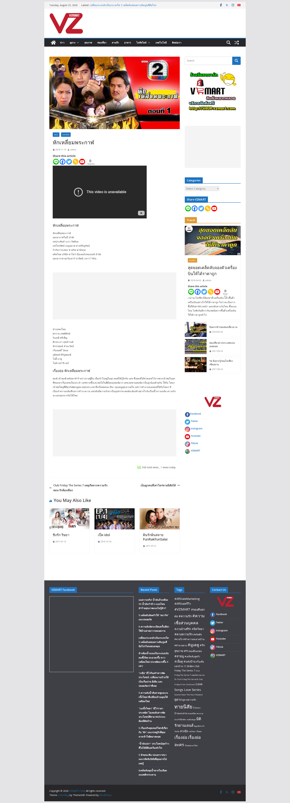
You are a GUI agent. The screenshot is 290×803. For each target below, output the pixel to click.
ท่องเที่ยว (101, 42)
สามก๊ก (115, 42)
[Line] (56, 162)
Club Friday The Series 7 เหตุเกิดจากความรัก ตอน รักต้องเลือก (80, 487)
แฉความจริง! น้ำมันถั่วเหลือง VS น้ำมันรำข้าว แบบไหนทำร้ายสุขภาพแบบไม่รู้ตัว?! (153, 604)
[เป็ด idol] (114, 510)
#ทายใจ (178, 639)
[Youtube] (82, 162)
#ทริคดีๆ (197, 634)
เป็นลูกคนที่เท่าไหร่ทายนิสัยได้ (158, 485)
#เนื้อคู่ (178, 661)
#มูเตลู (193, 644)
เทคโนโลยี (161, 42)
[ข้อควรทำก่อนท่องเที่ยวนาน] (196, 329)
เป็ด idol (104, 535)
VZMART (195, 450)
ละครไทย (65, 134)
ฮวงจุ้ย (184, 731)
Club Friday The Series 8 (187, 679)
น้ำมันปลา (197, 708)
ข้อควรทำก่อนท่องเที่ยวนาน (223, 327)
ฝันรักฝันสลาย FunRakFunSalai (155, 537)
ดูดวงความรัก (189, 699)
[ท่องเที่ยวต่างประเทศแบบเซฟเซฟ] (196, 347)
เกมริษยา (192, 731)
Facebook (195, 413)
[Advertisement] (114, 295)
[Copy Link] (76, 162)
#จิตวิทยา (198, 629)
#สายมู (179, 656)
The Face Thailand (195, 695)
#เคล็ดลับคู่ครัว (192, 656)
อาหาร (127, 42)
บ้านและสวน (180, 713)
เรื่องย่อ (180, 737)
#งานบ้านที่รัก (182, 629)
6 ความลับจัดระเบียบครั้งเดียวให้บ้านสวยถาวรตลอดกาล (118, 5)
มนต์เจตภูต (191, 719)
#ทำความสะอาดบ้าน (193, 639)
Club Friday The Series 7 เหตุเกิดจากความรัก (189, 675)
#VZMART (182, 609)
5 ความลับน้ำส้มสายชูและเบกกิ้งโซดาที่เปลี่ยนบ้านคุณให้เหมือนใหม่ (153, 697)
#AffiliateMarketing (187, 599)
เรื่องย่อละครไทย (191, 745)
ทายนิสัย (183, 706)
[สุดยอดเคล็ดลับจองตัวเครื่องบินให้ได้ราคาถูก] (213, 240)
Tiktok (194, 443)
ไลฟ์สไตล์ (141, 42)
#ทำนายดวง (180, 645)
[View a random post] (237, 43)
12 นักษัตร (189, 666)
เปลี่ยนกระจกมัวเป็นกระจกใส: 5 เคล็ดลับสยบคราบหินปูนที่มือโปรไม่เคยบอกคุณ (154, 642)
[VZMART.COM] (53, 43)
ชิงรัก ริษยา (61, 535)
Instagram (196, 428)
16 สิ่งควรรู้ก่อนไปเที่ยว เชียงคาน (221, 362)
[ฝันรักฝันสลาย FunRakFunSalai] (160, 510)
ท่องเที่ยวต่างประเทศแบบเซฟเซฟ (222, 344)
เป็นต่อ (199, 731)
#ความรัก (185, 616)
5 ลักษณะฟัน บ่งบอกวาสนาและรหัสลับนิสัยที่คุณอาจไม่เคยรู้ (153, 759)
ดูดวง (72, 42)
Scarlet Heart (180, 695)
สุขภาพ (88, 42)
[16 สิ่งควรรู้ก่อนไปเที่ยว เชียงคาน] (196, 365)
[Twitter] (69, 162)
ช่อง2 (56, 134)
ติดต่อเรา (176, 42)
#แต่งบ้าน (189, 661)
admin (73, 149)
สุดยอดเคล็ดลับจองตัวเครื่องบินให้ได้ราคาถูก (212, 270)
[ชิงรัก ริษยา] (69, 510)
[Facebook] (62, 162)
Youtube (196, 435)
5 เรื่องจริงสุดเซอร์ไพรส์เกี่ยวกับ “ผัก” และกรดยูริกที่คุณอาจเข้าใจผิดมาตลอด (153, 732)
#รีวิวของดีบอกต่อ (193, 651)
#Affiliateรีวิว (182, 604)
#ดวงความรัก (183, 634)
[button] (77, 42)
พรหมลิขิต (192, 713)
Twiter (194, 421)
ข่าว (62, 42)
